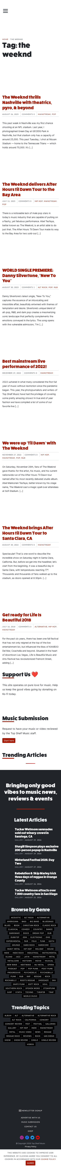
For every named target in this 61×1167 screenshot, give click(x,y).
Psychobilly (46, 972)
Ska (54, 980)
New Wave (12, 964)
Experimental (13, 941)
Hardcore (43, 945)
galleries (51, 1023)
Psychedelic (30, 972)
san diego (49, 1036)
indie (34, 1028)
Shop (30, 1131)
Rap (28, 976)
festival (37, 1023)
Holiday (39, 949)
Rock (47, 976)
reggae (47, 1032)
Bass (24, 921)
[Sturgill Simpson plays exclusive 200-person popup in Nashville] (8, 850)
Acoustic (16, 917)
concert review (13, 1023)
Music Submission (30, 1122)
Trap (51, 992)
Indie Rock (18, 952)
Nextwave (26, 964)
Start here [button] (9, 740)
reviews (27, 1036)
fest (27, 1023)
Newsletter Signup (31, 1110)
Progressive (14, 972)
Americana (12, 921)
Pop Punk (33, 968)
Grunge (16, 945)
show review (21, 1040)
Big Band (34, 921)
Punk (13, 976)
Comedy (26, 929)
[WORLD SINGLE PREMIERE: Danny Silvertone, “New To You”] (30, 253)
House (50, 949)
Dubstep (15, 937)
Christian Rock (31, 925)
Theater (41, 992)
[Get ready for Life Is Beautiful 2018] (30, 598)
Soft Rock (33, 984)
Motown (27, 960)
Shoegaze (43, 980)
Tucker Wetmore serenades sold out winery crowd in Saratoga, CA (34, 833)
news (38, 1032)
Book (17, 925)
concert (44, 1019)
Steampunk (49, 988)
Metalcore (13, 960)
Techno (29, 992)
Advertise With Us (30, 1117)
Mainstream (44, 114)
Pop (54, 114)
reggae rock (13, 1036)
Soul (45, 984)
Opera (51, 964)
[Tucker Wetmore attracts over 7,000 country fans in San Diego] (8, 894)
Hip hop (39, 201)
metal (12, 1032)
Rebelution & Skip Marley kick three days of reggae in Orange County (36, 877)
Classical (13, 929)
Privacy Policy (30, 1146)
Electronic (36, 937)
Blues (7, 925)
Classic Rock (49, 925)
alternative (28, 1015)
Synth (18, 992)
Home (5, 39)
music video (25, 1032)
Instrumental (49, 952)
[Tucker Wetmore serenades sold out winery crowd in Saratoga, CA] (8, 833)
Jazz (18, 956)
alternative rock (47, 1015)
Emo (48, 937)
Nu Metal (39, 964)
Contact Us (30, 1126)
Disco (26, 933)
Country (38, 929)
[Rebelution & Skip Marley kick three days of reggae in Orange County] (8, 877)
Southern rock (14, 988)
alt (16, 1015)
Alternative (41, 626)
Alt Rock (42, 287)
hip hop (24, 1028)
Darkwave (14, 933)
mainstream (46, 1028)
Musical (49, 960)
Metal (52, 956)
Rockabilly (11, 980)
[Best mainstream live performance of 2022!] (30, 344)
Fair (26, 941)
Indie (6, 952)
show (8, 1040)
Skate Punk (19, 984)
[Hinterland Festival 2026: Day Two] (8, 863)
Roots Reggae (27, 980)
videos (30, 1044)
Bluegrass (48, 921)
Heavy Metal (13, 949)
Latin (26, 956)
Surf (9, 992)
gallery (12, 1028)
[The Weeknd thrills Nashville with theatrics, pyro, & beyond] (30, 80)
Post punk (47, 968)
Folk (34, 941)
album (8, 1015)
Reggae (37, 976)
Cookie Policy (48, 1159)
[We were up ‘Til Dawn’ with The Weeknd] (30, 426)
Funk (42, 941)
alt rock (16, 1019)
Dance (49, 929)
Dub (49, 933)
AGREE (30, 1163)
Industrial (33, 952)
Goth (51, 941)
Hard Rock (29, 945)
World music (30, 996)
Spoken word (32, 988)
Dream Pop (38, 933)
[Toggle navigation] (5, 11)
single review (48, 1040)
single (34, 1040)
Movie (38, 960)
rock (37, 1036)
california (30, 1019)
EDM (25, 937)
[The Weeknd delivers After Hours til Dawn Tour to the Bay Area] (30, 167)
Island (8, 956)
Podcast (12, 968)
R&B (56, 287)
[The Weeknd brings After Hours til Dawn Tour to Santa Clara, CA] (30, 511)
